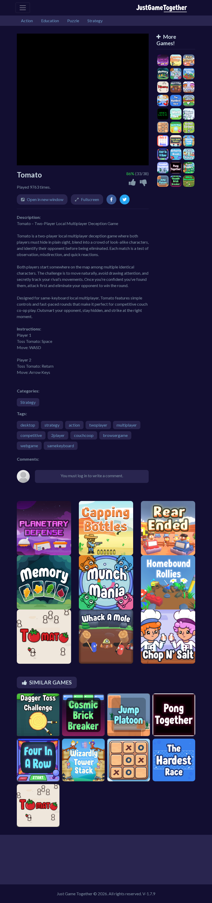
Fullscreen (90, 199)
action (74, 424)
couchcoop (84, 435)
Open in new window (45, 199)
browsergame (115, 435)
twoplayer (98, 424)
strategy (51, 424)
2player (58, 435)
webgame (29, 445)
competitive (31, 435)
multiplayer (127, 424)
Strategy (28, 402)
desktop (27, 424)
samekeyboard (60, 445)
